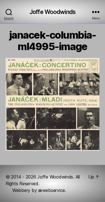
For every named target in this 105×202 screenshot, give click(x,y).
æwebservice (51, 190)
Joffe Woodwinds (52, 12)
